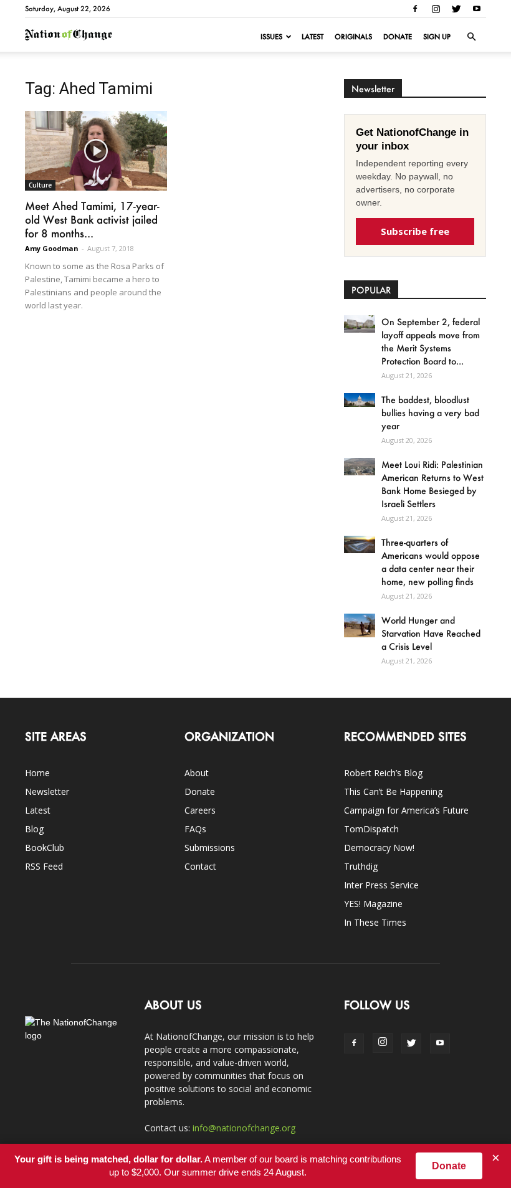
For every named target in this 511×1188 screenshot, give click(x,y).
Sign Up (437, 36)
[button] (471, 37)
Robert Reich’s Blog (383, 773)
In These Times (375, 922)
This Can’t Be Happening (393, 791)
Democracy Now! (379, 847)
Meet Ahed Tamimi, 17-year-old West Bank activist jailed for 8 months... (92, 219)
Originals (353, 36)
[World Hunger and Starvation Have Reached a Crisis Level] (359, 625)
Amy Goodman (52, 248)
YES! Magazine (373, 904)
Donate (397, 36)
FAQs (195, 829)
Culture (40, 185)
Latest (312, 36)
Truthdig (361, 866)
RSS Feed (44, 866)
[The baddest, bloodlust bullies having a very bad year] (359, 399)
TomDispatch (371, 829)
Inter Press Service (381, 885)
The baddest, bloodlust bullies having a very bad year (430, 413)
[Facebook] (415, 8)
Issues (271, 36)
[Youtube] (476, 8)
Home (37, 773)
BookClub (44, 847)
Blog (34, 829)
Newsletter (47, 791)
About (196, 773)
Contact (200, 866)
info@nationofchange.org (244, 1128)
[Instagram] (435, 8)
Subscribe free (415, 231)
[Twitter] (456, 8)
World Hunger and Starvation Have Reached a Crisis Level (430, 633)
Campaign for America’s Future (406, 810)
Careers (200, 810)
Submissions (209, 847)
